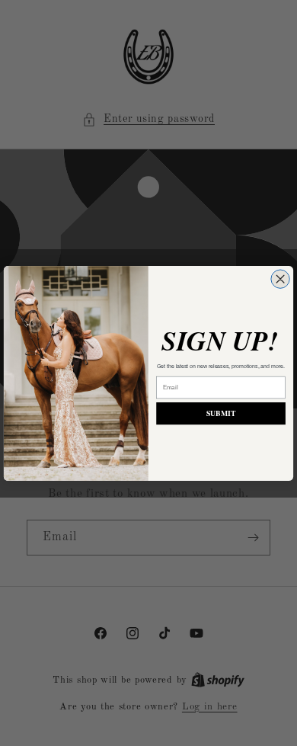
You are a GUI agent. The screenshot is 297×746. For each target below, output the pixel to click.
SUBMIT (220, 413)
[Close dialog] (280, 278)
